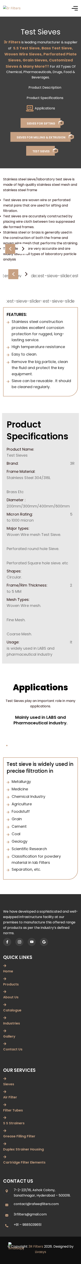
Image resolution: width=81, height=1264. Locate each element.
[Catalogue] (4, 1004)
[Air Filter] (4, 1091)
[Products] (4, 978)
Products (11, 984)
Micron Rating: (20, 514)
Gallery (9, 1036)
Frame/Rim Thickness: (27, 585)
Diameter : (16, 499)
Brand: (12, 463)
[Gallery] (4, 1031)
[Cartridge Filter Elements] (4, 1157)
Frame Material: (21, 471)
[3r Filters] (12, 8)
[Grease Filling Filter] (4, 1130)
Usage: (13, 642)
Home (8, 971)
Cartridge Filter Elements (24, 1162)
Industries (11, 1023)
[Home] (4, 965)
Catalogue (12, 1010)
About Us (10, 997)
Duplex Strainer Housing (23, 1149)
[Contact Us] (4, 1043)
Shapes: (14, 571)
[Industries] (4, 1018)
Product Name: (20, 449)
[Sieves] (4, 1078)
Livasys (40, 1251)
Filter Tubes (13, 1110)
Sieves (8, 1084)
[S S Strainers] (4, 1117)
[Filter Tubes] (4, 1104)
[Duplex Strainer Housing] (4, 1143)
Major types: (18, 528)
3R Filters (35, 1246)
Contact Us (12, 1049)
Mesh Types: (18, 599)
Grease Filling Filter (19, 1136)
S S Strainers (14, 1123)
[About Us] (4, 991)
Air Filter (10, 1097)
